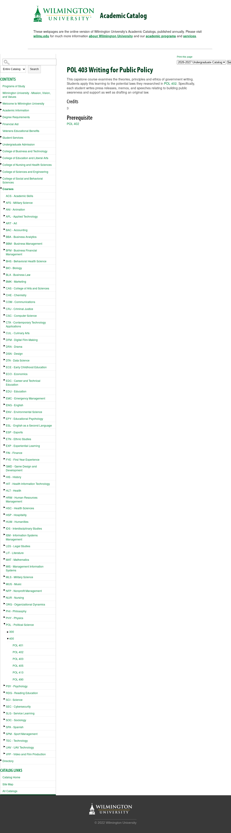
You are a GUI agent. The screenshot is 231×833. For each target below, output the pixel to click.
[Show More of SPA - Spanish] (5, 726)
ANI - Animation (15, 209)
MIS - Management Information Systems (25, 568)
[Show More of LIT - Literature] (5, 552)
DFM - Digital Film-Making (22, 340)
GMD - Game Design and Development (21, 468)
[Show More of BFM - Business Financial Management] (5, 250)
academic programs (161, 36)
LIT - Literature (15, 553)
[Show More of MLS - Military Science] (5, 576)
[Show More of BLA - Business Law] (5, 274)
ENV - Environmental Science (24, 412)
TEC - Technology (17, 740)
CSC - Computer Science (21, 315)
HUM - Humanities (17, 521)
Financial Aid (10, 124)
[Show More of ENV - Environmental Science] (5, 411)
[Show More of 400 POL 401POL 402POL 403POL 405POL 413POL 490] (8, 639)
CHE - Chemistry (16, 295)
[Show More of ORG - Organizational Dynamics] (5, 604)
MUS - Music (13, 584)
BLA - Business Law (18, 275)
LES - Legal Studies (18, 546)
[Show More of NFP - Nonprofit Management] (5, 590)
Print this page (184, 56)
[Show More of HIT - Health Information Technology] (5, 483)
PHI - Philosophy (16, 611)
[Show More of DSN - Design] (5, 353)
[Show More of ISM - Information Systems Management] (5, 534)
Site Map (7, 784)
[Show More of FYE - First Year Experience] (5, 459)
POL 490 (18, 679)
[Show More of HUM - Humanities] (5, 521)
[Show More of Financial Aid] (1, 123)
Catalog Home (11, 777)
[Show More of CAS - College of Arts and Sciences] (5, 287)
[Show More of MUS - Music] (5, 583)
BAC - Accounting (17, 230)
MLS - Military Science (19, 577)
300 (11, 632)
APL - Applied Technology (22, 216)
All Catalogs (9, 791)
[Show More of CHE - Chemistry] (5, 294)
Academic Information (15, 110)
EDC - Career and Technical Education (23, 382)
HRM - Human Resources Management (21, 499)
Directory (8, 761)
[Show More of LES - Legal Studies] (5, 545)
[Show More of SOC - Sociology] (5, 719)
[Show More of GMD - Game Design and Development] (5, 466)
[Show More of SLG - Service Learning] (5, 712)
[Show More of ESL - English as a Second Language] (5, 425)
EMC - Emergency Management (25, 398)
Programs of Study (13, 86)
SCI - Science (14, 700)
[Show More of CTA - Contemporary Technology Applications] (5, 322)
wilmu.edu (41, 36)
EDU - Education (16, 391)
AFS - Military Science (19, 202)
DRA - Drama (14, 346)
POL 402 (18, 652)
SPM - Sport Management (21, 734)
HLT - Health (13, 490)
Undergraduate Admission (18, 144)
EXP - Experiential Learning (23, 446)
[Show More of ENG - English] (5, 404)
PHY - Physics (14, 618)
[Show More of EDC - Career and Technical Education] (5, 380)
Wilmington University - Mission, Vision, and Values (26, 95)
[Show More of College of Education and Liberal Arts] (1, 157)
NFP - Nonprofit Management (24, 591)
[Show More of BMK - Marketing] (5, 281)
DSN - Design (14, 353)
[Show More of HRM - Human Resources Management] (5, 497)
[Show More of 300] (8, 632)
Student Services (12, 137)
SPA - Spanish (14, 727)
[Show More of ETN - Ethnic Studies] (5, 438)
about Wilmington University (111, 36)
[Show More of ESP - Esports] (5, 431)
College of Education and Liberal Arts (25, 158)
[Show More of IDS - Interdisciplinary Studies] (5, 528)
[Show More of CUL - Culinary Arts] (5, 332)
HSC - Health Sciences (20, 508)
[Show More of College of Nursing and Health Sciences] (1, 164)
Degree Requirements (16, 117)
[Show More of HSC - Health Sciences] (5, 507)
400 (11, 638)
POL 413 (18, 672)
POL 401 (18, 645)
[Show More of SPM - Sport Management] (5, 733)
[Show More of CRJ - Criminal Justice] (5, 308)
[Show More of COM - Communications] (5, 301)
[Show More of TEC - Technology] (5, 740)
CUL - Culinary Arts (18, 333)
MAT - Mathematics (17, 559)
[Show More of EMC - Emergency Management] (5, 398)
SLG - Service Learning (20, 713)
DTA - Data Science (18, 360)
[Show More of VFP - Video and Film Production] (5, 753)
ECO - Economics (17, 374)
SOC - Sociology (16, 720)
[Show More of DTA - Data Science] (5, 360)
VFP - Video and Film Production (26, 754)
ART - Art (11, 223)
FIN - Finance (14, 453)
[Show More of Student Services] (1, 137)
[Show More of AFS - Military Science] (5, 202)
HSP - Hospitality (16, 515)
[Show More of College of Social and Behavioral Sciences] (1, 178)
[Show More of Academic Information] (1, 109)
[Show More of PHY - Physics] (5, 617)
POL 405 (18, 665)
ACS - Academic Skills (19, 196)
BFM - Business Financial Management (21, 252)
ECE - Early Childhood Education (26, 367)
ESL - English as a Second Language (29, 425)
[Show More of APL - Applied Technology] (5, 216)
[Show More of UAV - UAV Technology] (5, 747)
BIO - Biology (14, 268)
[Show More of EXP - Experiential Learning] (5, 445)
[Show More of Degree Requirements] (1, 116)
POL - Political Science (20, 625)
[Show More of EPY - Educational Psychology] (5, 418)
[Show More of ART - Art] (5, 222)
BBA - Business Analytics (21, 237)
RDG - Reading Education (22, 693)
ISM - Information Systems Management (22, 537)
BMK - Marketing (16, 281)
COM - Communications (20, 302)
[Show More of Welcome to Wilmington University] (1, 103)
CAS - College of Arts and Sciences (27, 288)
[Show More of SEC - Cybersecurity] (5, 706)
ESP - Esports (14, 432)
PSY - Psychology (17, 686)
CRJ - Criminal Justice (19, 309)
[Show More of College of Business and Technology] (1, 150)
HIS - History (13, 477)
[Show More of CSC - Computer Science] (5, 315)
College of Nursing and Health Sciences (27, 165)
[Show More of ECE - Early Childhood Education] (5, 366)
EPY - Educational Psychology (24, 418)
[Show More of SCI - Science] (5, 699)
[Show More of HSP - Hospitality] (5, 514)
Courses (8, 189)
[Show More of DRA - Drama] (5, 346)
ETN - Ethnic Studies (18, 439)
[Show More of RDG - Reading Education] (5, 692)
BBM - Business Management (24, 243)
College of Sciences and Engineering (25, 172)
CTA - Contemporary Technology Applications (26, 324)
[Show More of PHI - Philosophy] (5, 610)
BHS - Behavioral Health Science (26, 261)
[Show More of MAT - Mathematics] (5, 559)
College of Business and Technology (24, 151)
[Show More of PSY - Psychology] (5, 685)
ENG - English (14, 405)
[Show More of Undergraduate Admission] (1, 144)
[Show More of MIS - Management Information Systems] (5, 566)
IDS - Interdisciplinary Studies (24, 528)
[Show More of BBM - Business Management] (5, 243)
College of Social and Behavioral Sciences (22, 180)
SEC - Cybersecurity (18, 706)
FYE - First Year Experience (22, 459)
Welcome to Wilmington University (23, 103)
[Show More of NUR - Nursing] (5, 597)
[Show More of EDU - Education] (5, 391)
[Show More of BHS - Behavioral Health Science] (5, 260)
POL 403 (18, 659)
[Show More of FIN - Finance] (5, 452)
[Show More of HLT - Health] (5, 490)
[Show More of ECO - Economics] (5, 373)
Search (34, 69)
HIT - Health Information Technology (28, 484)
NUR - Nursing (15, 597)
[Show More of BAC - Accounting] (5, 229)
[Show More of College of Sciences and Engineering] (1, 171)
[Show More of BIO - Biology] (5, 267)
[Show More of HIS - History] (5, 476)
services (189, 36)
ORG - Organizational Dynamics (25, 604)
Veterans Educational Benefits (20, 131)
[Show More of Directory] (1, 760)
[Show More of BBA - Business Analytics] (5, 236)
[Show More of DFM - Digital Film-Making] (5, 339)
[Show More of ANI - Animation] (5, 209)
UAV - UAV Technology (20, 747)
